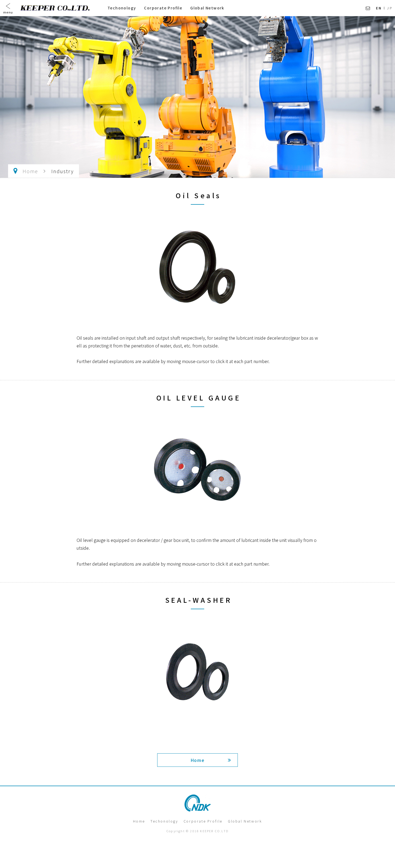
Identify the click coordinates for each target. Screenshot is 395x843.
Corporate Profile (163, 8)
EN (379, 8)
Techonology (121, 8)
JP (389, 8)
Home (30, 171)
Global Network (207, 8)
